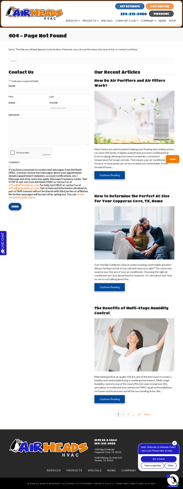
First (11, 96)
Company (147, 20)
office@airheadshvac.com (24, 185)
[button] (79, 21)
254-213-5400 (104, 443)
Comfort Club (126, 20)
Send (15, 206)
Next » (147, 414)
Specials (107, 20)
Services (71, 20)
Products (89, 20)
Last (51, 96)
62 (139, 414)
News (162, 20)
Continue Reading (112, 175)
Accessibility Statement (77, 483)
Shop (172, 20)
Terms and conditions (129, 483)
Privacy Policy (104, 483)
